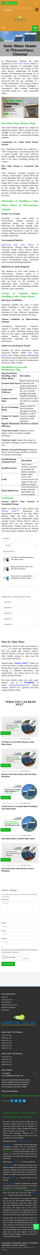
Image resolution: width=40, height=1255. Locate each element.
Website (4, 938)
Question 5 (8, 624)
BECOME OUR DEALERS (9, 1007)
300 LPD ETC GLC (7, 1040)
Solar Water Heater (25, 738)
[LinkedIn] (11, 3)
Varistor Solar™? (10, 511)
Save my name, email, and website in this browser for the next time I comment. (20, 951)
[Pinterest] (20, 1100)
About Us (25, 1243)
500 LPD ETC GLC (7, 1038)
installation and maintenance (14, 1190)
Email (4, 931)
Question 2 (8, 608)
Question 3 (8, 613)
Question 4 (8, 619)
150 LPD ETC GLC (7, 1048)
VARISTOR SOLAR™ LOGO (9, 1005)
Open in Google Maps (10, 1091)
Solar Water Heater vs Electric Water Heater (18, 839)
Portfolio (14, 1245)
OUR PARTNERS (6, 1002)
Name (4, 923)
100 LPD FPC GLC (7, 1057)
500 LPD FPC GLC (7, 1064)
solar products (29, 1131)
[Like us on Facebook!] (11, 1100)
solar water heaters (21, 63)
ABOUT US (5, 997)
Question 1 (8, 602)
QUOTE (35, 28)
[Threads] (7, 3)
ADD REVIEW (5, 1010)
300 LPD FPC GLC (7, 1062)
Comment (5, 899)
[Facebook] (3, 3)
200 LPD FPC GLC (7, 1059)
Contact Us (22, 1245)
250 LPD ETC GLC (7, 1043)
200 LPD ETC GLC (7, 1045)
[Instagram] (15, 3)
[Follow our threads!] (16, 1100)
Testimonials (16, 1243)
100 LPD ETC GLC (7, 1035)
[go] (34, 545)
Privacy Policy (6, 1243)
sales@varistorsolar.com (19, 685)
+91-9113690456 (8, 10)
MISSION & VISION (7, 1000)
